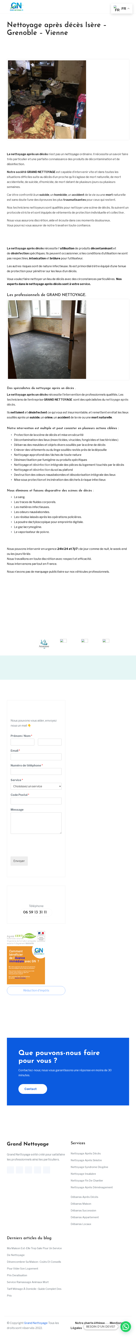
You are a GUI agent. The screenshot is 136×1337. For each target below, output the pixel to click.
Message (17, 809)
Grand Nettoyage (36, 1323)
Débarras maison (81, 1203)
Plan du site (95, 1328)
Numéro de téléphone (27, 765)
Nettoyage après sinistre (86, 1160)
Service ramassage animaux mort (28, 1282)
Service (17, 780)
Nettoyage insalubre (83, 1173)
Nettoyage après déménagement (92, 1187)
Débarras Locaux (81, 1224)
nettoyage (72, 154)
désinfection (15, 164)
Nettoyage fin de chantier (87, 1180)
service (85, 284)
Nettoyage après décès (86, 1153)
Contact (30, 1089)
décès (48, 177)
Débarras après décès (84, 1197)
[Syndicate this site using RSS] (109, 1328)
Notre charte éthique (90, 1323)
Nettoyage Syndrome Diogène (89, 1167)
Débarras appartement (85, 1217)
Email (15, 750)
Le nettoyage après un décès (27, 154)
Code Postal (20, 795)
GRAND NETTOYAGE (41, 172)
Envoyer (19, 861)
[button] (125, 1326)
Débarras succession (83, 1210)
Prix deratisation (17, 1275)
